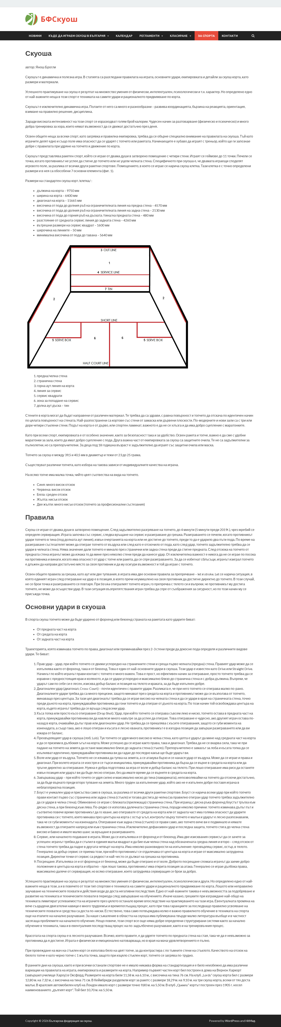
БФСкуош (59, 19)
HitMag (250, 1020)
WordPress (232, 1020)
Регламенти (149, 35)
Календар (124, 35)
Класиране (179, 35)
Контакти (230, 35)
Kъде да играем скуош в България (77, 35)
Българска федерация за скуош (70, 1020)
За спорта (206, 35)
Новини (35, 35)
